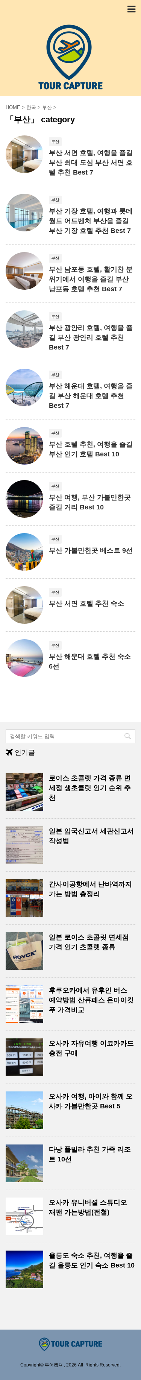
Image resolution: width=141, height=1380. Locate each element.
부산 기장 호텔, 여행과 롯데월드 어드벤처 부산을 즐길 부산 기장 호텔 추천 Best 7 (91, 220)
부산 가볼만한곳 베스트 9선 (91, 550)
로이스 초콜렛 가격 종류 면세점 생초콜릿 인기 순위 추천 (90, 787)
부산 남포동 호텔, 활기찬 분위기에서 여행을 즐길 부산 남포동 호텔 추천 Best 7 (91, 279)
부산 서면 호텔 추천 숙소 (86, 603)
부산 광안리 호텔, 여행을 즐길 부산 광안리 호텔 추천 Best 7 (91, 337)
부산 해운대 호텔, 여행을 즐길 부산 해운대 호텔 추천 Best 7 (91, 395)
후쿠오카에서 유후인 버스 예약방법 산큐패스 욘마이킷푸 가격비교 (91, 1000)
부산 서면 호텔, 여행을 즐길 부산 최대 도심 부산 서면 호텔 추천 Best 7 (91, 162)
